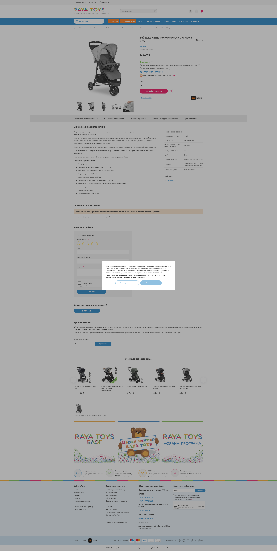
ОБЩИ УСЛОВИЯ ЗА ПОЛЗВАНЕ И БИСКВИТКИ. (125, 277)
